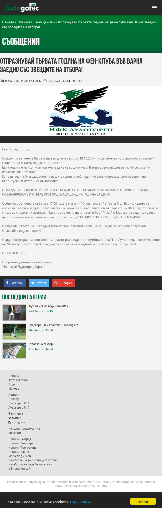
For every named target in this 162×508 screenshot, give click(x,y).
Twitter (41, 283)
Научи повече (80, 501)
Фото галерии (18, 380)
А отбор (13, 395)
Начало (8, 22)
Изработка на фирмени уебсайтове (33, 460)
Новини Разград (19, 439)
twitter (16, 418)
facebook (16, 414)
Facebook (17, 283)
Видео (12, 384)
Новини (24, 22)
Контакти (14, 432)
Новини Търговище (22, 447)
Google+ (67, 283)
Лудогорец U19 (19, 403)
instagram (18, 422)
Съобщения (43, 22)
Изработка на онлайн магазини (30, 464)
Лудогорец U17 (19, 407)
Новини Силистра (20, 443)
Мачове (13, 388)
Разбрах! (143, 501)
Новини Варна (18, 451)
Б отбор (13, 399)
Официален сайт (20, 468)
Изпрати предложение (24, 428)
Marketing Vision (19, 456)
